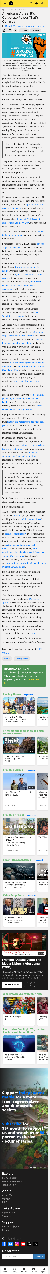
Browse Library (9, 1178)
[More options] (32, 716)
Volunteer (7, 1216)
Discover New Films (12, 1181)
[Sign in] (42, 3)
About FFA (7, 1195)
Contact (6, 1198)
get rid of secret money (15, 533)
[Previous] (26, 984)
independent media (23, 1095)
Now (33, 633)
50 (42, 1132)
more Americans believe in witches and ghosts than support (23, 552)
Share (37, 30)
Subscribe (12, 1124)
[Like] (4, 30)
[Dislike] (10, 30)
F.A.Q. (5, 1202)
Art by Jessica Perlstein (37, 1167)
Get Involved (8, 1212)
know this (17, 515)
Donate (5, 1230)
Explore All (28, 694)
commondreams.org (35, 26)
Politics (7, 658)
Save (25, 30)
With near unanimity (31, 519)
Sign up (39, 1256)
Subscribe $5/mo (10, 1226)
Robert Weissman (14, 26)
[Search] (31, 3)
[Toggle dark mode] (36, 3)
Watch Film (12, 984)
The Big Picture (22, 658)
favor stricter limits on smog (26, 380)
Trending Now (9, 1184)
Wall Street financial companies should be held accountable (21, 285)
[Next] (32, 984)
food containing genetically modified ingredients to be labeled (23, 398)
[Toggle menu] (5, 3)
